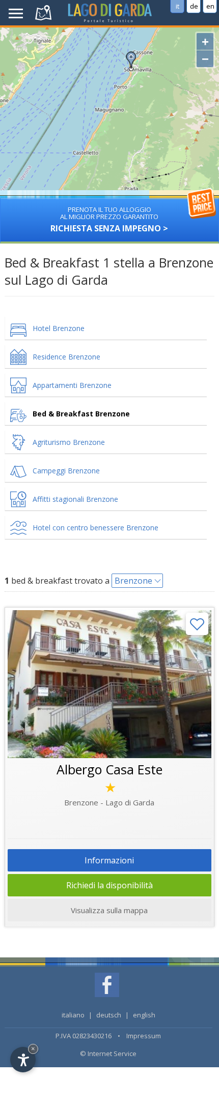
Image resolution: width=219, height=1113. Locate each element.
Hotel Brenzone (59, 328)
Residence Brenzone (66, 357)
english (144, 1014)
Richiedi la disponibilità (109, 885)
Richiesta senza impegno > (109, 219)
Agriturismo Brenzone (69, 442)
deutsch (108, 1014)
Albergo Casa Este (109, 769)
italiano (73, 1014)
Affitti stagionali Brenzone (75, 499)
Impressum (143, 1035)
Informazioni (109, 860)
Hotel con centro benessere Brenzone (95, 527)
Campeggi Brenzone (66, 470)
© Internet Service (108, 1053)
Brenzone (133, 580)
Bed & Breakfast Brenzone (81, 413)
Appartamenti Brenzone (72, 385)
